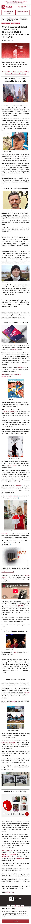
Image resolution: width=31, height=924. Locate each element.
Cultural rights (9, 18)
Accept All (15, 921)
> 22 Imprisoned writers (8, 12)
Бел (19, 6)
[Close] (29, 908)
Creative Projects (15, 23)
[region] (15, 915)
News (3, 18)
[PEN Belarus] (7, 7)
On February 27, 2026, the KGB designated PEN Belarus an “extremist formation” (15, 2)
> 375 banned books (22, 11)
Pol (25, 6)
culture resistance (9, 892)
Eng (22, 6)
